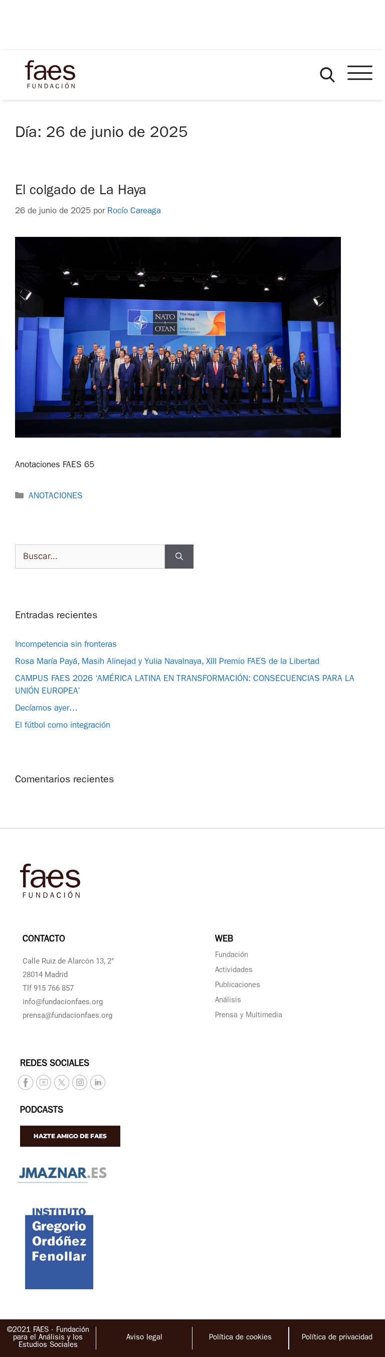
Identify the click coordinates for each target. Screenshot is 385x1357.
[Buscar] (179, 557)
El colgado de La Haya (80, 191)
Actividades (234, 971)
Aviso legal (144, 1338)
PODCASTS (41, 1111)
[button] (327, 74)
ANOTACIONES (56, 496)
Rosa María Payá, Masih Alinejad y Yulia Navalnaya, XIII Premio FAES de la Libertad (167, 662)
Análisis (228, 1001)
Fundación (231, 956)
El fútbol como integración (62, 726)
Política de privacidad (337, 1338)
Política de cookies (240, 1338)
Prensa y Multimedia (248, 1016)
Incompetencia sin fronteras (66, 645)
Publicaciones (237, 986)
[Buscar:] (90, 557)
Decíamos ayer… (46, 709)
